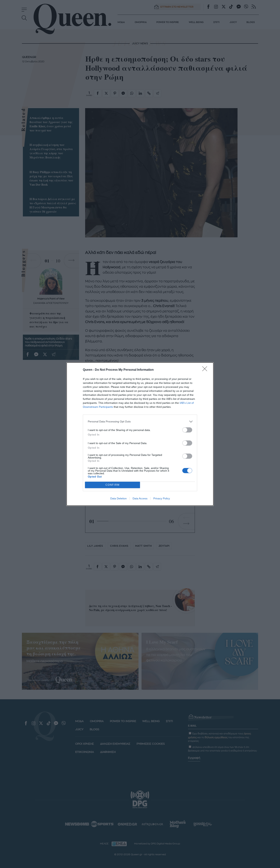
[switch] (187, 429)
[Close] (206, 370)
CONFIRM (113, 484)
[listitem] (140, 422)
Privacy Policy (161, 498)
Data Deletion (118, 498)
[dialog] (140, 434)
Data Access (140, 498)
